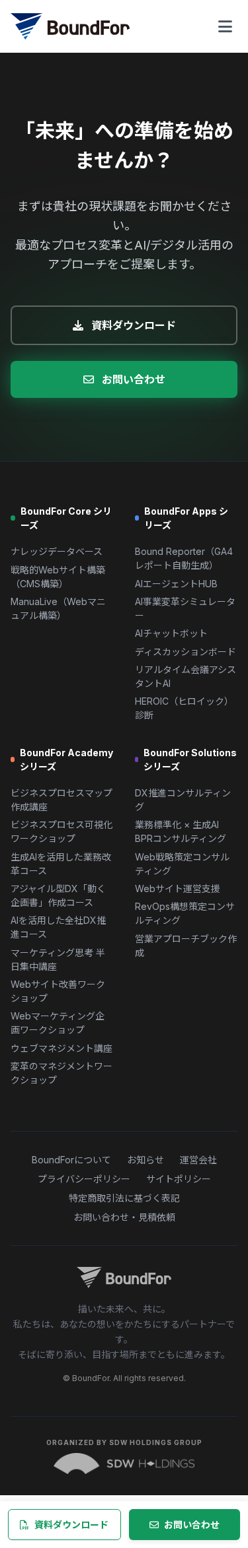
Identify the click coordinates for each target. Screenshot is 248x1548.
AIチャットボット (171, 633)
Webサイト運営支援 (177, 888)
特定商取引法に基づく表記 (124, 1198)
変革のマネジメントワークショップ (61, 1072)
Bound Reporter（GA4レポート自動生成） (184, 558)
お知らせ (145, 1159)
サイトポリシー (178, 1178)
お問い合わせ (133, 379)
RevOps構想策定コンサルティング (185, 913)
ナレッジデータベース (57, 551)
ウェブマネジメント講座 (61, 1048)
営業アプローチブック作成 (186, 945)
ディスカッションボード (185, 651)
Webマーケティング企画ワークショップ (57, 1022)
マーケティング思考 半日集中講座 (58, 959)
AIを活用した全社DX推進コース (58, 927)
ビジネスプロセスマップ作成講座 (61, 799)
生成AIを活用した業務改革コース (61, 863)
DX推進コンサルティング (183, 799)
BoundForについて (71, 1159)
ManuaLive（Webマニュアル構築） (58, 608)
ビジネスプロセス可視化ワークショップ (61, 831)
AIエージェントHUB (176, 583)
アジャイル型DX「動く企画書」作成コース (58, 895)
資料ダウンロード (133, 325)
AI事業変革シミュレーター (185, 608)
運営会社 (198, 1159)
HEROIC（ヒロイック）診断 (184, 708)
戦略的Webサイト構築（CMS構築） (58, 576)
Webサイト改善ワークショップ (58, 991)
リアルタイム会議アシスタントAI (185, 676)
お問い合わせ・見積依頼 (124, 1217)
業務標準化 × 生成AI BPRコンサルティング (180, 831)
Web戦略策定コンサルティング (182, 863)
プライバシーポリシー (84, 1178)
